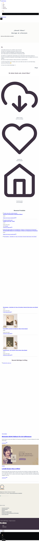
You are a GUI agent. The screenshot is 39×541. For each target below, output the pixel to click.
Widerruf (3, 510)
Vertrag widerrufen (5, 514)
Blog (3, 5)
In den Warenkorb (6, 312)
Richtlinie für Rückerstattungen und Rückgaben (10, 513)
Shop (3, 4)
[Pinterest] (6, 523)
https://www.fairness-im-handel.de (16, 493)
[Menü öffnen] (1, 19)
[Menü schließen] (0, 533)
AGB (3, 525)
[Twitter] (2, 523)
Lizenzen (4, 7)
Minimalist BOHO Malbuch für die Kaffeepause (16, 436)
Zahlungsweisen (5, 509)
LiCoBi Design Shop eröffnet (11, 468)
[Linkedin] (4, 523)
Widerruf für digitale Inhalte (7, 511)
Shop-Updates (4, 433)
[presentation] (20, 455)
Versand (6, 226)
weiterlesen (4, 443)
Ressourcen (5, 8)
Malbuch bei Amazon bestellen (8, 217)
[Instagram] (3, 523)
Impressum (4, 526)
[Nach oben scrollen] (1, 531)
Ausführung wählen (6, 227)
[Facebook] (1, 523)
